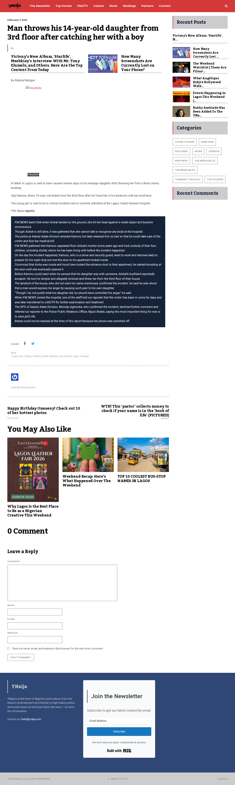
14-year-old (16, 356)
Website (12, 632)
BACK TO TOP (119, 778)
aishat (45, 356)
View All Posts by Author (23, 387)
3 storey (27, 356)
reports (29, 211)
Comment (13, 561)
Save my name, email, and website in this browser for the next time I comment (57, 648)
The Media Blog (204, 160)
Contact (223, 779)
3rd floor (36, 356)
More (13, 352)
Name (11, 605)
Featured (181, 151)
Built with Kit (119, 750)
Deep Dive (207, 142)
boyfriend (54, 356)
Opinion (214, 151)
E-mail (11, 619)
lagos (76, 356)
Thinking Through (187, 179)
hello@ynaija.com (31, 719)
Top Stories (215, 179)
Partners (181, 160)
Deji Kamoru (66, 356)
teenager (84, 356)
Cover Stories (184, 142)
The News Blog (185, 170)
